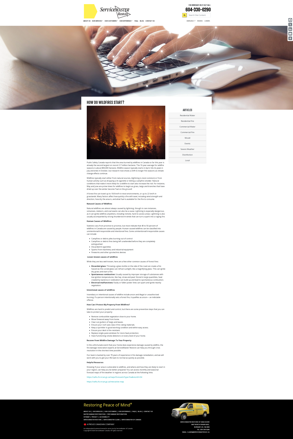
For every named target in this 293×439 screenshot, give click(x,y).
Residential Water (187, 115)
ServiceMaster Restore (92, 420)
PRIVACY (95, 417)
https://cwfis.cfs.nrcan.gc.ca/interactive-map (105, 381)
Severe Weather (187, 149)
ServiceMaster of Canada (131, 420)
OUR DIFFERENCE (124, 411)
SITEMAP (87, 417)
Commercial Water (187, 126)
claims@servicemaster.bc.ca (198, 432)
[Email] (290, 33)
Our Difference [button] (125, 21)
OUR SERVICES (97, 411)
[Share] (290, 38)
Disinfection (187, 155)
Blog (142, 21)
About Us (86, 21)
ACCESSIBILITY (104, 417)
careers (207, 21)
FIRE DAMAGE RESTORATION (117, 414)
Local (187, 160)
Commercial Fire (187, 132)
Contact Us (150, 21)
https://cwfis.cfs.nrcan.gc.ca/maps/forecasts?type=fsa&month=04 (114, 377)
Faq (136, 21)
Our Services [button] (97, 21)
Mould (187, 138)
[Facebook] (290, 20)
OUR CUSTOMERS (110, 411)
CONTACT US (148, 411)
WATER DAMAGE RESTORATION (94, 414)
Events (187, 143)
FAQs (134, 411)
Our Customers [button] (111, 21)
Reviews (200, 21)
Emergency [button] (190, 21)
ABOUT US (87, 411)
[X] (290, 24)
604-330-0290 (198, 9)
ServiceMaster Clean (111, 420)
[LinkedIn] (290, 29)
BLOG (140, 411)
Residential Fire (187, 121)
